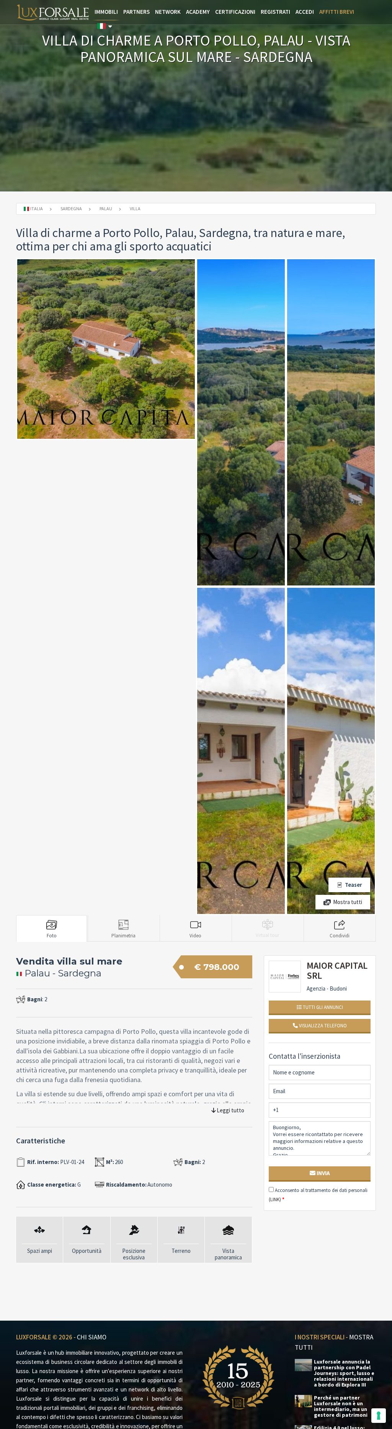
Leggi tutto (230, 1110)
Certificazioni (235, 11)
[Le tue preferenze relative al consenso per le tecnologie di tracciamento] (378, 1415)
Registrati (275, 11)
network (168, 11)
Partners (136, 11)
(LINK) (275, 1199)
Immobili (106, 11)
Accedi (305, 11)
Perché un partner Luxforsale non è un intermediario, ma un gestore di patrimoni (341, 1406)
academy (198, 11)
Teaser (353, 884)
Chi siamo (91, 1337)
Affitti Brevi (336, 11)
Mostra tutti (347, 902)
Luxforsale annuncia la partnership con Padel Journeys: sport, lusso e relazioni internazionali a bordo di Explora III (344, 1373)
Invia (322, 1173)
